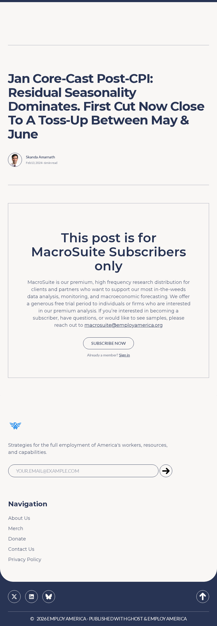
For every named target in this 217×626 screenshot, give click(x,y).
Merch (15, 528)
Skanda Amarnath (40, 157)
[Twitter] (14, 596)
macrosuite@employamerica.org (123, 325)
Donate (17, 539)
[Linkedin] (31, 596)
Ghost (135, 618)
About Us (19, 518)
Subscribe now (108, 343)
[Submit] (166, 470)
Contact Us (21, 549)
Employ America (66, 618)
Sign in (124, 355)
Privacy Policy (24, 559)
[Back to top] (202, 596)
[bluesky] (48, 596)
